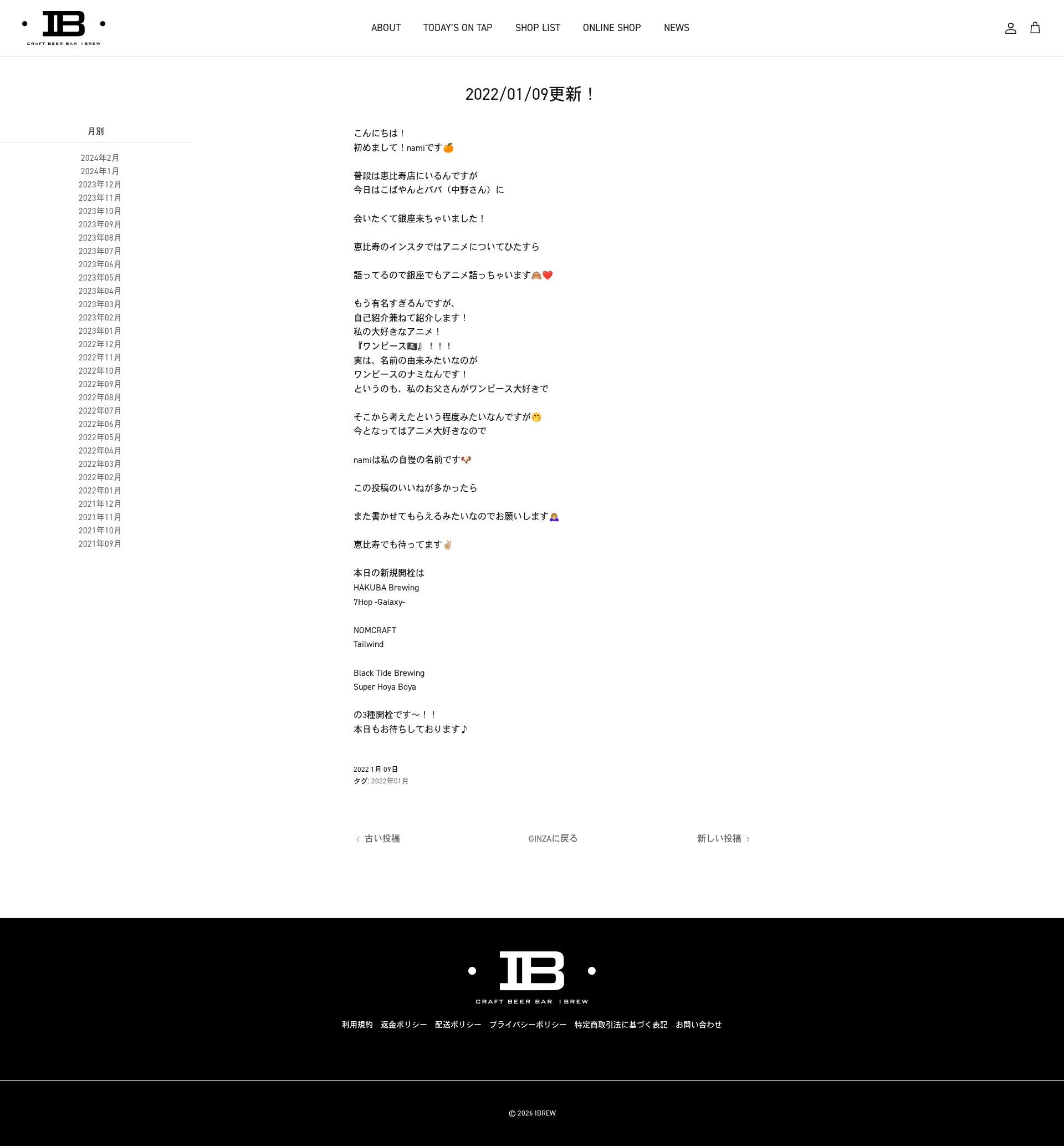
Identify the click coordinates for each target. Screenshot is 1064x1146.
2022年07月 (100, 410)
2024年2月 (100, 158)
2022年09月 (100, 384)
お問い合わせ (699, 1025)
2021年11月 (100, 517)
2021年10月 (100, 530)
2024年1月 (100, 171)
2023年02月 (100, 317)
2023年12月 (100, 184)
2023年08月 (100, 237)
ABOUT (386, 27)
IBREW (545, 1113)
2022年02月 (100, 477)
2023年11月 (100, 197)
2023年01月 (100, 331)
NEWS (676, 27)
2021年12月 (100, 504)
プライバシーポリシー (528, 1025)
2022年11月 (100, 357)
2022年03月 (100, 464)
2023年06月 (100, 264)
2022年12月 (100, 344)
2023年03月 (100, 304)
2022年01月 (100, 490)
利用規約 (357, 1025)
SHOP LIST (537, 27)
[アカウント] (1010, 28)
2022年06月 (100, 424)
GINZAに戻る (553, 838)
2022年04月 (100, 450)
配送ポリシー (458, 1025)
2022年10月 (100, 370)
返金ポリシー (404, 1025)
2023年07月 (100, 251)
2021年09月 (100, 543)
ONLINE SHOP (612, 27)
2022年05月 (100, 437)
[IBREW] (63, 28)
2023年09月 (100, 224)
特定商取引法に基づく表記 (621, 1025)
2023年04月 (100, 291)
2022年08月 (100, 397)
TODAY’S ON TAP (458, 27)
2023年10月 (100, 211)
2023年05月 (100, 277)
